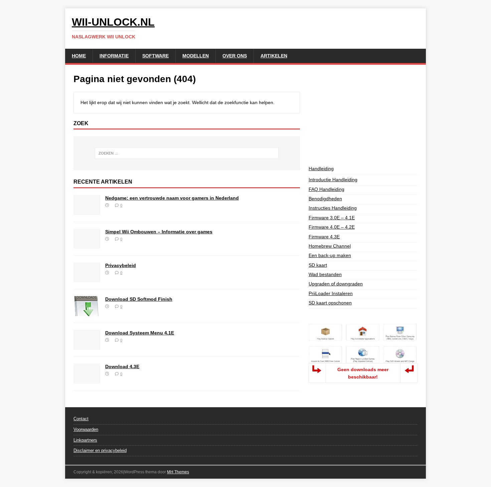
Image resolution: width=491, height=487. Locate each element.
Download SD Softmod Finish (138, 299)
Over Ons (234, 55)
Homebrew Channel (330, 246)
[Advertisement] (363, 115)
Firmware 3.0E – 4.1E (332, 217)
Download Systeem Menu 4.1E (139, 332)
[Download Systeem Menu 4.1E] (86, 346)
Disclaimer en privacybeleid (100, 450)
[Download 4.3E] (86, 380)
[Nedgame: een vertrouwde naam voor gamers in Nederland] (86, 211)
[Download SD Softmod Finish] (86, 312)
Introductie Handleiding (333, 179)
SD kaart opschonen (330, 302)
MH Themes (178, 472)
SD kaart (318, 265)
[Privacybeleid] (86, 278)
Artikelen (274, 55)
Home (79, 55)
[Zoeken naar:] (187, 153)
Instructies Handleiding (333, 208)
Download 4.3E (122, 366)
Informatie (114, 55)
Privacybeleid (120, 265)
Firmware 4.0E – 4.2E (332, 227)
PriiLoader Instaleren (331, 293)
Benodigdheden (325, 198)
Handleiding (321, 168)
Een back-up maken (330, 255)
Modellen (195, 55)
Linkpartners (85, 440)
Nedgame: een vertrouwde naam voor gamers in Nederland (172, 198)
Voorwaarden (85, 429)
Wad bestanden (325, 274)
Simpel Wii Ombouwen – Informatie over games (158, 231)
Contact (81, 418)
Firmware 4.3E (324, 236)
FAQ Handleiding (326, 189)
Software (155, 55)
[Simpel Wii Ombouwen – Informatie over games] (86, 245)
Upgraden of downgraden (336, 283)
